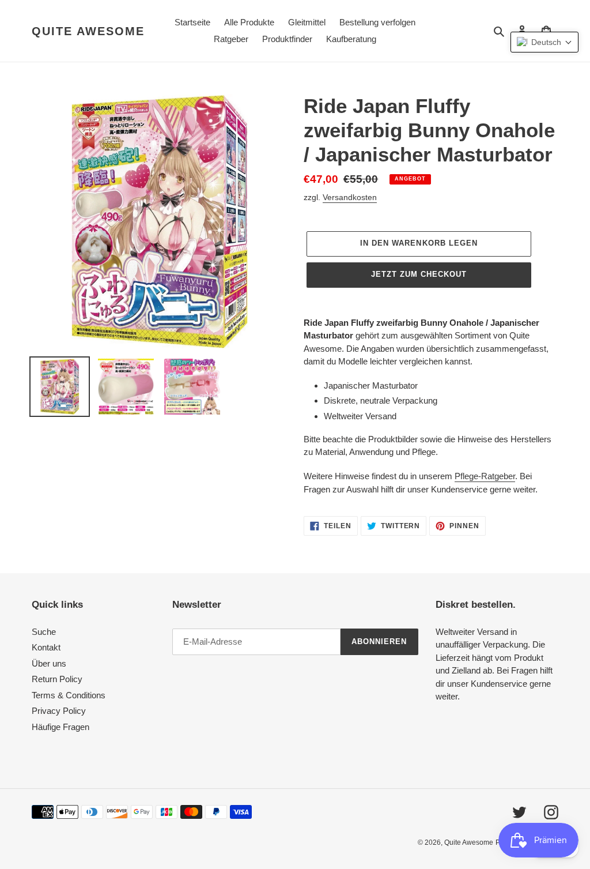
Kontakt (46, 647)
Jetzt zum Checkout (419, 274)
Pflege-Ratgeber (485, 476)
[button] (544, 42)
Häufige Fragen (60, 727)
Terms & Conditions (68, 695)
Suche (44, 632)
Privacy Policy (59, 711)
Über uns (49, 663)
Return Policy (57, 679)
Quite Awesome (88, 31)
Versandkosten (350, 197)
